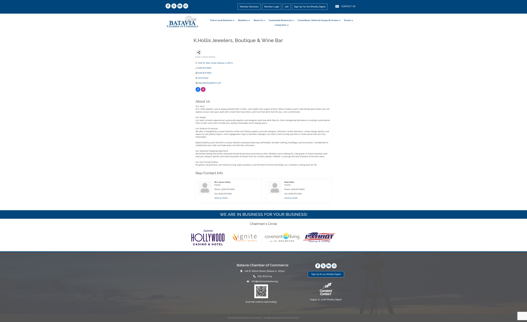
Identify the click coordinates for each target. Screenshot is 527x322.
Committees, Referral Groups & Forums (318, 20)
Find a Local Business (221, 20)
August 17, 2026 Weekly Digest (326, 299)
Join (287, 6)
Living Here (280, 25)
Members (243, 20)
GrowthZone (293, 318)
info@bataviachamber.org (264, 281)
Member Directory (249, 6)
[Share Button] (199, 52)
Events (347, 20)
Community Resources (280, 20)
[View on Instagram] (203, 91)
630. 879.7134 (265, 276)
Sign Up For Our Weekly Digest (310, 6)
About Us (258, 20)
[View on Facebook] (198, 91)
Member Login (271, 6)
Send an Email (221, 198)
